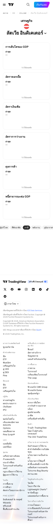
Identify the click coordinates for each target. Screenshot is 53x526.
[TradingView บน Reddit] (5, 296)
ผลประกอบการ (9, 403)
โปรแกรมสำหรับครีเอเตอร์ (12, 466)
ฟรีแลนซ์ (7, 506)
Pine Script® (9, 434)
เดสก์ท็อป (7, 447)
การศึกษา (7, 487)
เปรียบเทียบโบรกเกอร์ (37, 374)
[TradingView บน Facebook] (12, 289)
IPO (4, 410)
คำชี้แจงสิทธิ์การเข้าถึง (38, 464)
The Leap (32, 378)
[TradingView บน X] (5, 289)
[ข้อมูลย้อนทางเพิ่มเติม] (13, 13)
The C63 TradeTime (37, 437)
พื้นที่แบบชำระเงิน (11, 509)
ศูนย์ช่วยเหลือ (34, 412)
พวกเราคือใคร (34, 402)
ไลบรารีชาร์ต (34, 486)
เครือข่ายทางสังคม (11, 456)
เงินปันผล (7, 406)
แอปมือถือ (7, 443)
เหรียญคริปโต (9, 366)
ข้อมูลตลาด (33, 356)
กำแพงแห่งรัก (9, 459)
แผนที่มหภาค (9, 431)
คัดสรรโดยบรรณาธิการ (14, 490)
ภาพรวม (31, 368)
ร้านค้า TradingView (37, 427)
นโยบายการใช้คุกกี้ (36, 461)
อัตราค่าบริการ (34, 352)
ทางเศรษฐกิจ (9, 400)
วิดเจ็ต (30, 483)
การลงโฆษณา (34, 505)
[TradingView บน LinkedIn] (33, 289)
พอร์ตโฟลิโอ (8, 419)
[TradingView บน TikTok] (47, 289)
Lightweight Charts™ (37, 489)
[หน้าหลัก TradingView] (11, 5)
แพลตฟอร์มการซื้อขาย (38, 496)
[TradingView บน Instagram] (26, 289)
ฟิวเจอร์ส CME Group (37, 387)
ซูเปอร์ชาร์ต (8, 347)
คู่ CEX (6, 369)
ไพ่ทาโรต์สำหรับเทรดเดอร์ (35, 432)
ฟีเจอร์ (30, 349)
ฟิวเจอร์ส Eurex (35, 390)
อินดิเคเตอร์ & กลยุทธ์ (12, 499)
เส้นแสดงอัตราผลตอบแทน (11, 423)
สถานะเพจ (32, 474)
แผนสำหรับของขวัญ (37, 359)
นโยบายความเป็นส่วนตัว (38, 456)
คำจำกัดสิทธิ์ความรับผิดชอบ (38, 450)
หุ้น (4, 356)
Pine (5, 375)
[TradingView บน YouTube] (19, 289)
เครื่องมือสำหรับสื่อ (36, 418)
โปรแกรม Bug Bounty (38, 470)
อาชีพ (30, 415)
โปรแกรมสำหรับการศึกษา (37, 518)
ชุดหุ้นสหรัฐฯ (33, 393)
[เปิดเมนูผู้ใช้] (4, 5)
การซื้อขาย (8, 484)
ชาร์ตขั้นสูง (33, 492)
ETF (5, 359)
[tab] (16, 227)
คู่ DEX (6, 372)
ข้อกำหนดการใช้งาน (37, 446)
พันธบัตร (7, 362)
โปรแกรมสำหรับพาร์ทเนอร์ (38, 512)
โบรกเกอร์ (32, 371)
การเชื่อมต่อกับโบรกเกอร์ (39, 508)
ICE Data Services (34, 310)
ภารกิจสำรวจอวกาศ (37, 405)
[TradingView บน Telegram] (40, 289)
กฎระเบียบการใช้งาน (12, 471)
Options (6, 428)
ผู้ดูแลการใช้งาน (10, 474)
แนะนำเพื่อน (8, 462)
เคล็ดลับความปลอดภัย (38, 467)
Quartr (38, 330)
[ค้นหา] (28, 5)
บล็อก (30, 409)
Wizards (7, 502)
